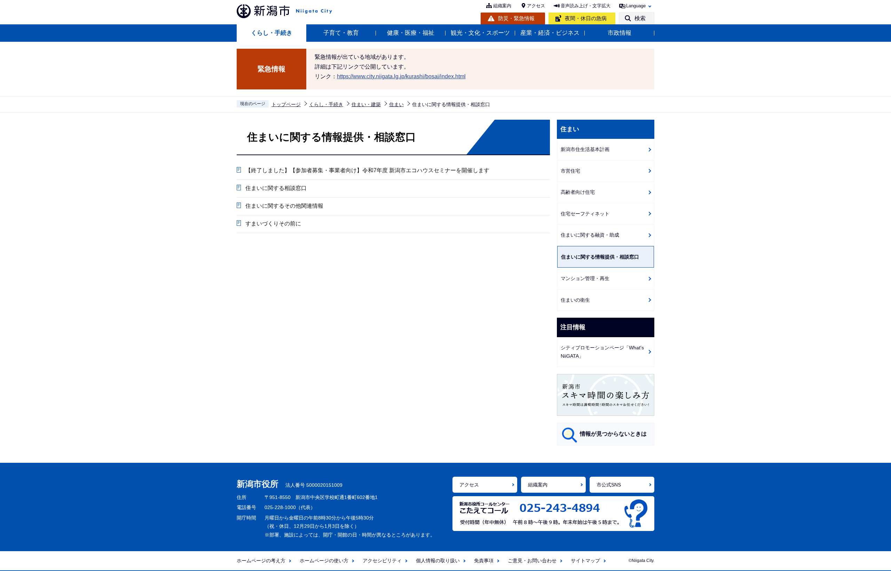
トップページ (286, 104)
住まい (396, 104)
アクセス (536, 5)
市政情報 (619, 33)
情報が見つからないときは (613, 434)
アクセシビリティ (382, 560)
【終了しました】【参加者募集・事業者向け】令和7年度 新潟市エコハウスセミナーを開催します (367, 170)
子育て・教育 (341, 33)
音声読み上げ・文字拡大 (585, 5)
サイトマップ (585, 560)
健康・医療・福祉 (410, 33)
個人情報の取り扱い (438, 560)
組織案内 (502, 5)
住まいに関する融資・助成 (590, 235)
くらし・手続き (271, 33)
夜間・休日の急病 (586, 18)
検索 (640, 18)
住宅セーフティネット (585, 213)
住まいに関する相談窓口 (276, 188)
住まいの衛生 (575, 300)
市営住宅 (570, 171)
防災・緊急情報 (516, 18)
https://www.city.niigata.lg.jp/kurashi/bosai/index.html (401, 76)
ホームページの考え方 (261, 560)
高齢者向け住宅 (578, 192)
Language (636, 5)
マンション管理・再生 (585, 278)
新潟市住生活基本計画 (585, 149)
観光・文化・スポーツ (480, 33)
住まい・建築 (366, 104)
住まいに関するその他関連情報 (284, 206)
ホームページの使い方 (324, 560)
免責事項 (484, 560)
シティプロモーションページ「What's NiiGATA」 (602, 352)
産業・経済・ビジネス (549, 33)
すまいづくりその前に (273, 224)
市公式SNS (609, 484)
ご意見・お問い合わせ (532, 560)
